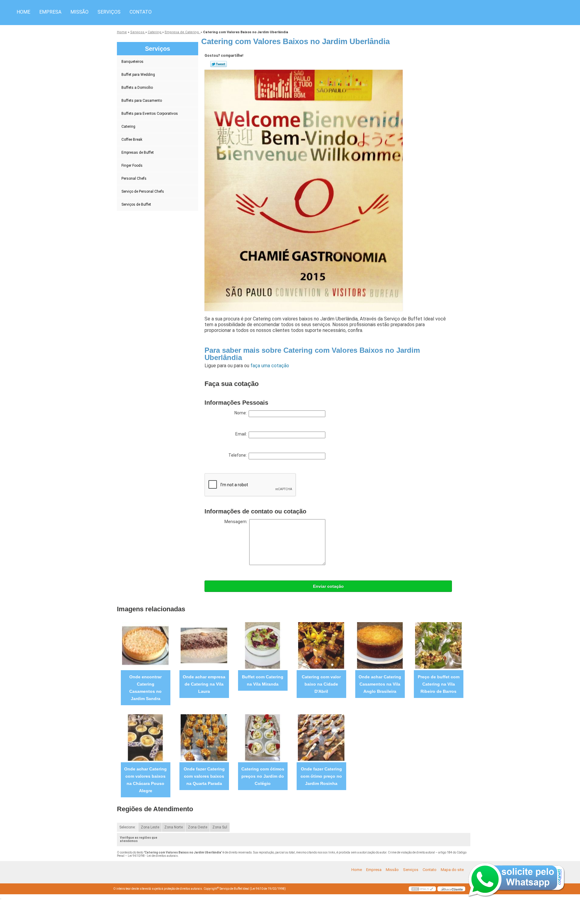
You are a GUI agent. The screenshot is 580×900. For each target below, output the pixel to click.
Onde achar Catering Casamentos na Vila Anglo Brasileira (380, 684)
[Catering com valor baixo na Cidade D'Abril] (321, 645)
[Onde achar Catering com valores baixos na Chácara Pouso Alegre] (145, 737)
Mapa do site (452, 869)
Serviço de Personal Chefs (142, 191)
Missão (79, 12)
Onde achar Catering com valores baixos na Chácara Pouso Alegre (145, 780)
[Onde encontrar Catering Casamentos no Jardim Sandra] (145, 645)
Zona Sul (219, 827)
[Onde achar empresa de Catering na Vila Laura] (204, 645)
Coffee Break (131, 139)
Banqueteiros (132, 61)
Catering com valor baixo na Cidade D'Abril (321, 684)
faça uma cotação (269, 365)
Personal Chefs (134, 178)
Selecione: (127, 827)
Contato (141, 12)
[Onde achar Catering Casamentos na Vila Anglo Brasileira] (379, 645)
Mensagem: (236, 521)
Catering (128, 126)
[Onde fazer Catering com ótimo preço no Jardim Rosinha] (321, 737)
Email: (242, 434)
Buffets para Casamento (141, 100)
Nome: (241, 412)
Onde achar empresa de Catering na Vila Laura (204, 684)
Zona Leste (150, 827)
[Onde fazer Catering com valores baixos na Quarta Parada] (204, 737)
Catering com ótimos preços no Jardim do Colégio (262, 776)
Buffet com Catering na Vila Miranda (262, 680)
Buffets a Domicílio (137, 87)
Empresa (50, 12)
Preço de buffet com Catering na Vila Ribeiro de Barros (438, 684)
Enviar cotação (328, 586)
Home (23, 12)
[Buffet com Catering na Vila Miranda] (262, 645)
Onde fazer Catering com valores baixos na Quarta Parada (204, 776)
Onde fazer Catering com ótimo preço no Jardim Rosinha (321, 776)
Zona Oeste (197, 827)
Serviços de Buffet (136, 204)
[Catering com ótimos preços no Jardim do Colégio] (262, 737)
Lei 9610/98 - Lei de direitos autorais (153, 855)
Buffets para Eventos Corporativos (149, 113)
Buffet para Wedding (138, 74)
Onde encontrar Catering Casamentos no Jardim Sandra (145, 687)
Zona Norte (173, 827)
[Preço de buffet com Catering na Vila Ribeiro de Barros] (438, 645)
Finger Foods (132, 165)
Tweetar (218, 64)
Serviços (109, 12)
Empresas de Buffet (137, 152)
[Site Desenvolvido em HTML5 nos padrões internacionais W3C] (422, 888)
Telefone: (238, 455)
